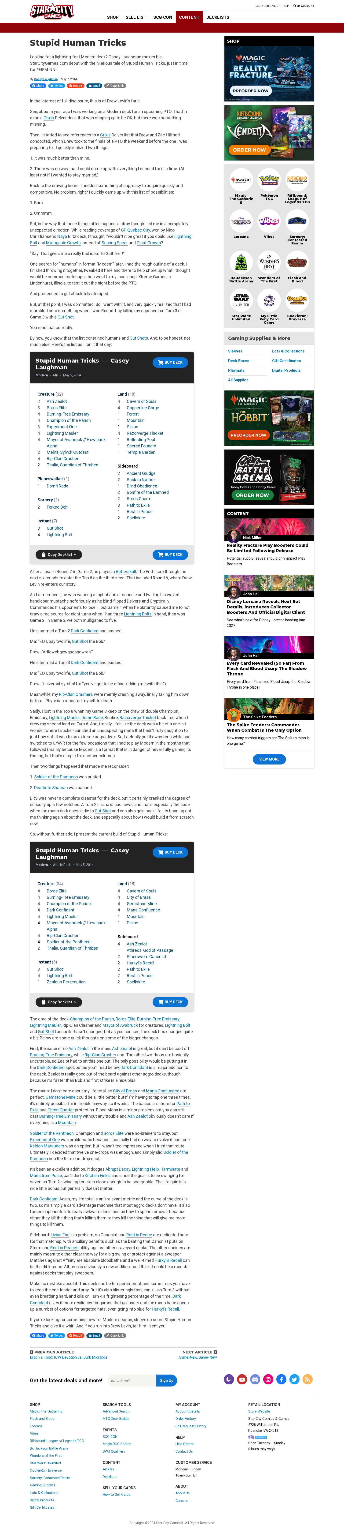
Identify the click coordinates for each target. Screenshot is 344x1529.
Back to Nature (141, 479)
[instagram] (268, 1379)
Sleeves (235, 351)
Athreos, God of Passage (150, 950)
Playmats (236, 370)
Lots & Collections (288, 351)
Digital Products (286, 370)
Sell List (136, 17)
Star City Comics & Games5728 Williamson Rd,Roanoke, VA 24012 (268, 1425)
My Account (188, 1404)
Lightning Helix (145, 1169)
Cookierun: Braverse (297, 317)
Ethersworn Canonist (146, 956)
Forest (133, 414)
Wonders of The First (269, 279)
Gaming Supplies (42, 1485)
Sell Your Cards (267, 5)
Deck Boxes (238, 361)
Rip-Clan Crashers (76, 694)
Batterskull (126, 571)
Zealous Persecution (66, 981)
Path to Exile (138, 505)
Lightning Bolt (59, 534)
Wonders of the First (46, 1456)
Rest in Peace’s (64, 1247)
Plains (132, 426)
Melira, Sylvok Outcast (67, 452)
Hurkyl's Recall (140, 962)
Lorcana (241, 237)
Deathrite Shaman (51, 787)
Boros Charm (139, 498)
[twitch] (228, 1379)
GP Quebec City (135, 230)
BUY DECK (174, 362)
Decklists (217, 17)
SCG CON (162, 17)
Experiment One (62, 426)
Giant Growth (149, 242)
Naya (62, 236)
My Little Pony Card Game (269, 319)
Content (189, 17)
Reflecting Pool (141, 439)
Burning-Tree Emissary (68, 414)
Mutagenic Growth (63, 242)
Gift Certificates (286, 361)
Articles (108, 1469)
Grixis (49, 117)
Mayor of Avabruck (120, 1025)
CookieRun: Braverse (46, 1470)
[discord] (255, 1379)
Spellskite (136, 517)
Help (285, 5)
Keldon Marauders (47, 1145)
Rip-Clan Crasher (62, 458)
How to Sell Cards (116, 1494)
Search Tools (117, 1404)
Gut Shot (66, 317)
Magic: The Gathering (241, 198)
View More (269, 759)
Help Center (185, 1444)
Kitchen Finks (97, 1175)
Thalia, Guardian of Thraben (72, 464)
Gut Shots (139, 338)
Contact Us (184, 1451)
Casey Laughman (46, 79)
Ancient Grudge (141, 473)
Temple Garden (141, 452)
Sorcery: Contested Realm (297, 240)
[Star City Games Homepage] (59, 11)
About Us (183, 1493)
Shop (113, 17)
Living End (60, 1234)
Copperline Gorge (143, 407)
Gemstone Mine (142, 903)
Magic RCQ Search (117, 1444)
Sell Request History (191, 1426)
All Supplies (238, 380)
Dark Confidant (85, 630)
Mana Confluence (143, 909)
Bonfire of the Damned (148, 492)
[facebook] (281, 1379)
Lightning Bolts (138, 613)
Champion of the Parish (69, 420)
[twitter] (294, 1379)
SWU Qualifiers (114, 1451)
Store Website (259, 1411)
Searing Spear (115, 242)
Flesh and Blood (297, 279)
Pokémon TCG (269, 197)
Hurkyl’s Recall (168, 1260)
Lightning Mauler (62, 433)
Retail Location (264, 1404)
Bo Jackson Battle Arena (241, 279)
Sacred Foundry (141, 445)
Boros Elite (57, 407)
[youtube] (242, 1379)
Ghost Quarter (61, 1109)
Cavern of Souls (142, 401)
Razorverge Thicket (145, 433)
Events (110, 1430)
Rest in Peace (140, 511)
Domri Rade (57, 485)
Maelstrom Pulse (46, 1175)
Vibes (269, 237)
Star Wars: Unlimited (241, 317)
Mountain (136, 420)
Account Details (188, 1411)
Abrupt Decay (118, 1169)
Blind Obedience (142, 485)
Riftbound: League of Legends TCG (297, 198)
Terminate (170, 1169)
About (182, 1486)
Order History (186, 1419)
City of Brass (139, 897)
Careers (182, 1501)
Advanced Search (116, 1411)
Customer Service (194, 1462)
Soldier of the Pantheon (56, 776)
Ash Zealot (57, 401)
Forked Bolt (57, 507)
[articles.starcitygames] (307, 1379)
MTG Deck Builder (116, 1419)
